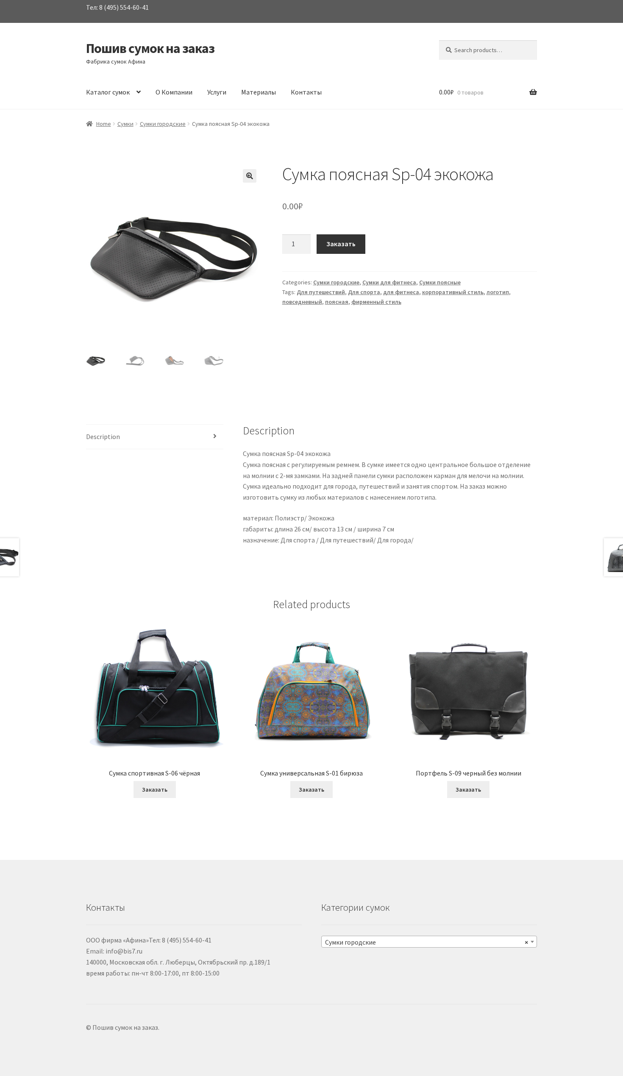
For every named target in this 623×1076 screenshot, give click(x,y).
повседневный (302, 302)
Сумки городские (163, 124)
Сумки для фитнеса (389, 282)
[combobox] (429, 942)
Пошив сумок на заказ (150, 48)
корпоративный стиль (453, 292)
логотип (498, 292)
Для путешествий (321, 292)
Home (103, 124)
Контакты (306, 92)
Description (103, 436)
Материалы (258, 92)
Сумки (125, 124)
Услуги (216, 92)
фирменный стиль (376, 302)
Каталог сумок (108, 92)
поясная (336, 302)
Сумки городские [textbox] (426, 942)
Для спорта (364, 292)
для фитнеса (401, 292)
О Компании (174, 92)
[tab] (154, 437)
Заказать (341, 243)
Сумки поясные (440, 282)
